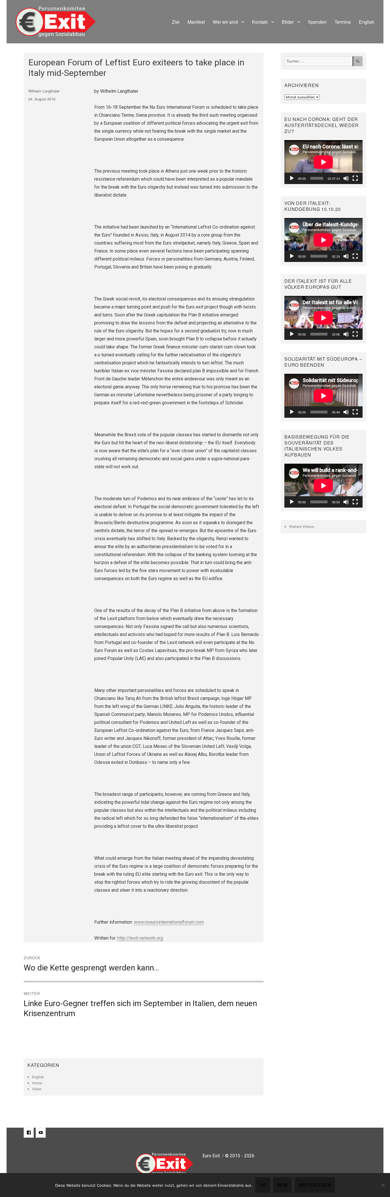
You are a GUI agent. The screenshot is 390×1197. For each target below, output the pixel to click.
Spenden (317, 22)
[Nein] (383, 1185)
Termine (343, 22)
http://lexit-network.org (140, 938)
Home (37, 1083)
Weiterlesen (315, 1185)
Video (37, 1089)
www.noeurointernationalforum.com (169, 922)
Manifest (196, 22)
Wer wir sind (225, 22)
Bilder (288, 22)
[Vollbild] (355, 178)
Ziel (176, 22)
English (366, 22)
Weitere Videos (301, 526)
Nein (282, 1185)
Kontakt (260, 22)
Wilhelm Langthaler (44, 91)
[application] (323, 162)
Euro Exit (211, 1155)
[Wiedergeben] (292, 178)
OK (262, 1185)
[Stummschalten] (346, 178)
